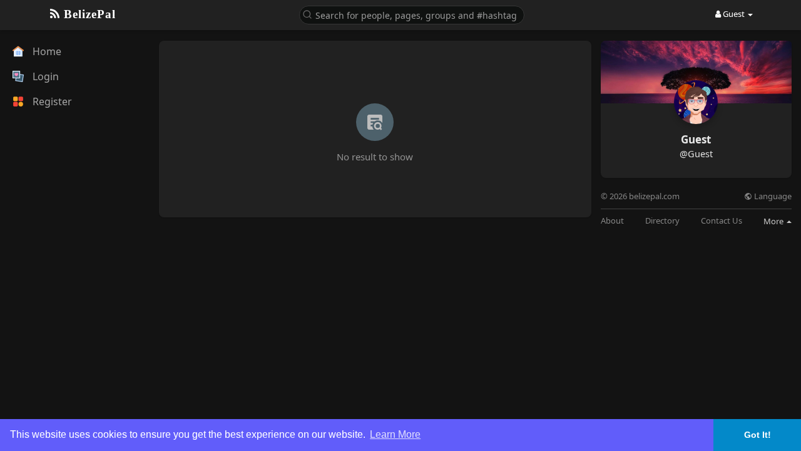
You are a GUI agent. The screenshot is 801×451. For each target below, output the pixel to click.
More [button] (774, 221)
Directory (662, 221)
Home (45, 51)
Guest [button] (734, 13)
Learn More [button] (395, 434)
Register (51, 101)
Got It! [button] (757, 435)
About (612, 221)
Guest (696, 139)
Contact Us (721, 221)
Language (772, 196)
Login (44, 76)
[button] (412, 14)
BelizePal (88, 14)
